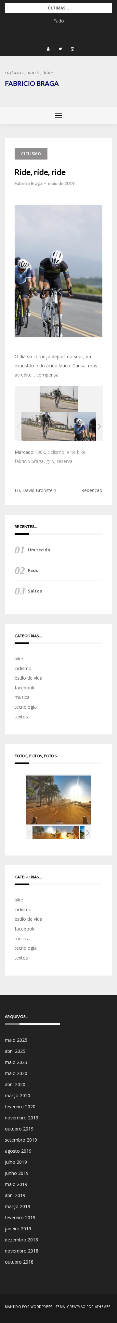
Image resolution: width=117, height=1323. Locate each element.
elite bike (76, 452)
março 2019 (17, 1206)
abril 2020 (15, 1084)
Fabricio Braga (32, 83)
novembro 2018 (21, 1251)
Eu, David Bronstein (35, 490)
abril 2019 (15, 1195)
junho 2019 (17, 1173)
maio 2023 (16, 1062)
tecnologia (26, 707)
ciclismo (31, 154)
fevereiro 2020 (20, 1106)
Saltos (35, 591)
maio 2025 (16, 1040)
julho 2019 (16, 1162)
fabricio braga (29, 461)
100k (40, 452)
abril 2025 (15, 1051)
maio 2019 (16, 1184)
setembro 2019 (21, 1140)
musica (22, 697)
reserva (64, 461)
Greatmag (76, 1306)
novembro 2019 (21, 1118)
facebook (24, 688)
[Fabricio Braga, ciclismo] (47, 426)
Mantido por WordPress (28, 1306)
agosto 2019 (18, 1151)
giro (50, 461)
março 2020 (17, 1095)
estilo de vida (28, 678)
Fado (58, 21)
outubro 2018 (19, 1262)
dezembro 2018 (21, 1240)
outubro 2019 (19, 1129)
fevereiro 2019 (20, 1217)
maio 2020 (16, 1073)
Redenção (91, 490)
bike (19, 658)
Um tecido (39, 550)
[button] (48, 49)
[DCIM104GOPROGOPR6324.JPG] (67, 832)
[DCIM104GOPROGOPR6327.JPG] (44, 832)
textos (21, 717)
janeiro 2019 (18, 1228)
